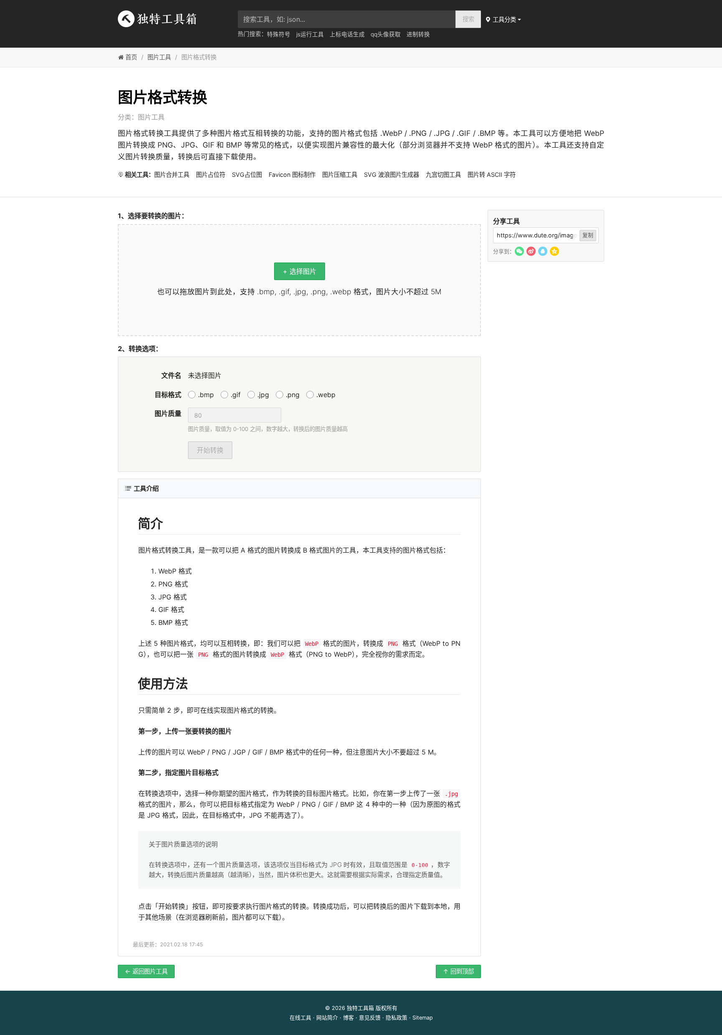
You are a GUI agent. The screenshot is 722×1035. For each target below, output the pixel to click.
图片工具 (159, 57)
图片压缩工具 (339, 174)
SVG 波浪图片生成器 (391, 174)
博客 (348, 1018)
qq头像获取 (386, 34)
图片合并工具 (171, 174)
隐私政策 (396, 1018)
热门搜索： (252, 34)
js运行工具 (310, 34)
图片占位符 (210, 174)
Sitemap (422, 1018)
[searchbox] (347, 19)
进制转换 (418, 34)
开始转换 (210, 450)
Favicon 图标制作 (292, 174)
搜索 (468, 19)
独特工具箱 (360, 1008)
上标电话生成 (347, 34)
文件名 (171, 375)
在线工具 (300, 1018)
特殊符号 (278, 34)
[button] (504, 19)
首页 (130, 57)
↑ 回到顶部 (458, 971)
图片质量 (168, 413)
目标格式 (168, 394)
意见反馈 (370, 1018)
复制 (587, 235)
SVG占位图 (247, 174)
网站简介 (327, 1018)
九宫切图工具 (443, 174)
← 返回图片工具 (146, 971)
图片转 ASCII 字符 (492, 174)
